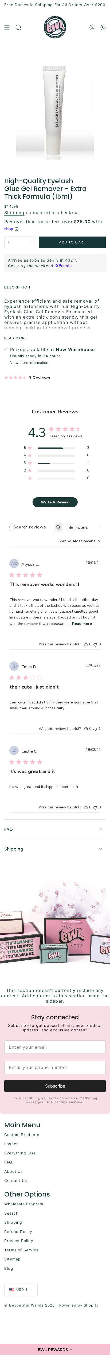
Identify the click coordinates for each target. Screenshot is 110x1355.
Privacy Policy (18, 1240)
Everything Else (20, 1153)
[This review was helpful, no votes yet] (86, 644)
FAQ (8, 829)
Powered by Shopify (79, 1305)
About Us (13, 1171)
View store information (29, 362)
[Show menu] (7, 27)
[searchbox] (31, 527)
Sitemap (12, 1259)
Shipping (14, 212)
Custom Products (21, 1134)
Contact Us (15, 1180)
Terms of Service (21, 1250)
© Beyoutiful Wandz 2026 (29, 1305)
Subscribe (55, 1086)
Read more (82, 623)
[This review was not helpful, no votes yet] (95, 644)
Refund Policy (18, 1231)
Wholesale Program (23, 1204)
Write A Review (55, 502)
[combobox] (79, 541)
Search (11, 1213)
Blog (8, 1268)
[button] (55, 1349)
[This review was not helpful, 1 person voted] (95, 728)
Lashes (11, 1143)
